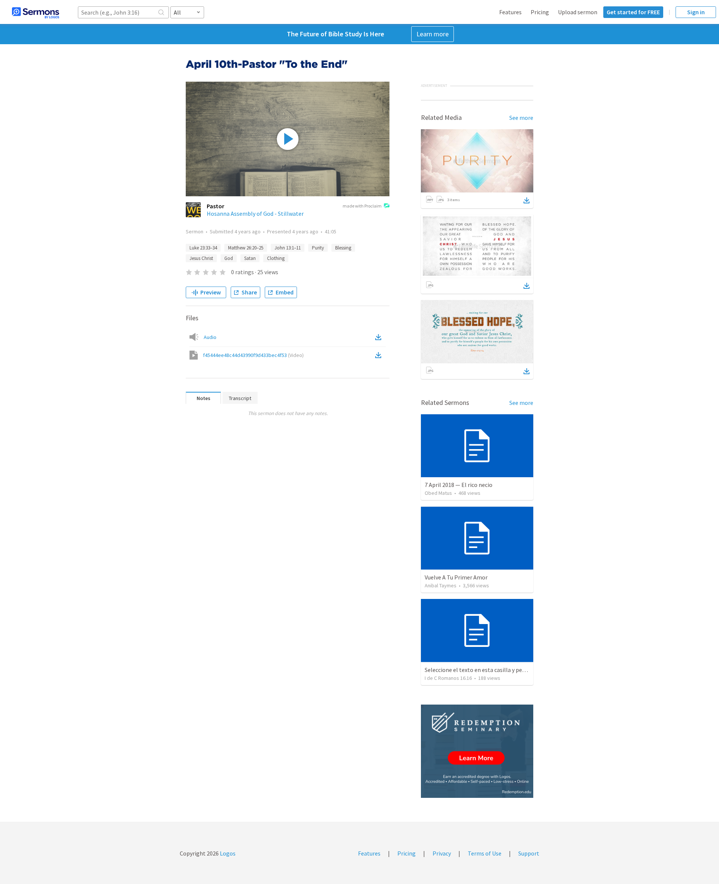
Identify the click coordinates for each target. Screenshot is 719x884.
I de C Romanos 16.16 (448, 678)
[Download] (527, 200)
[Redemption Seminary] (477, 751)
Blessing (343, 248)
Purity (318, 248)
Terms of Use (484, 853)
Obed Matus (438, 493)
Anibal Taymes (440, 585)
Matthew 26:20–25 (245, 248)
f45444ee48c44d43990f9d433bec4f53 (253, 355)
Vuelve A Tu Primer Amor (456, 577)
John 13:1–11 (287, 248)
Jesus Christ (201, 258)
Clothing (276, 258)
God (228, 258)
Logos (227, 853)
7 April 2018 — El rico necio (458, 484)
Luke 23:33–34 (203, 248)
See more (521, 117)
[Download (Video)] (380, 355)
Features (510, 12)
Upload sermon (577, 12)
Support (528, 853)
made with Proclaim (362, 206)
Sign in (696, 12)
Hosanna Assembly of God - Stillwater (255, 213)
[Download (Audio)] (380, 337)
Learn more (432, 34)
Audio (210, 337)
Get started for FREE (633, 12)
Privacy (442, 853)
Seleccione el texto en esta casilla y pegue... (480, 669)
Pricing (540, 12)
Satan (250, 258)
